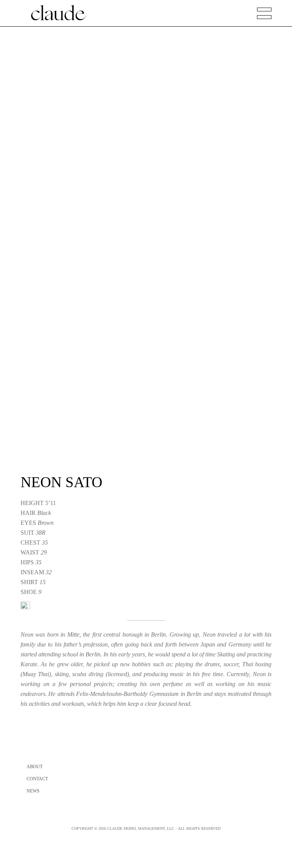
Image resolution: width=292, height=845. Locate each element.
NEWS (33, 791)
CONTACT (37, 778)
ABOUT (35, 766)
